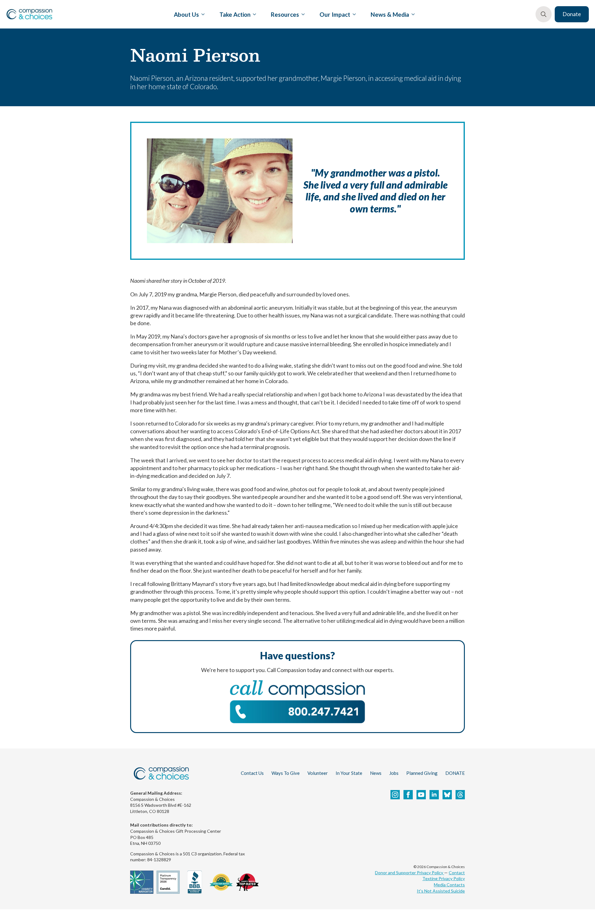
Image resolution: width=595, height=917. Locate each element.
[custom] (447, 794)
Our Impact (335, 14)
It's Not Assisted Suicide (441, 890)
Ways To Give (285, 773)
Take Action (234, 14)
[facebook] (408, 794)
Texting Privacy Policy (443, 878)
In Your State (349, 773)
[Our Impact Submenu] (353, 14)
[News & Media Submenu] (412, 14)
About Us (186, 14)
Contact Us (252, 773)
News (375, 773)
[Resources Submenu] (302, 14)
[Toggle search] (544, 14)
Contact (457, 872)
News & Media (390, 14)
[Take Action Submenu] (253, 14)
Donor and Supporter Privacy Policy (409, 872)
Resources (285, 14)
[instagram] (395, 794)
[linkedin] (434, 794)
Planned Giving (422, 773)
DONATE (455, 773)
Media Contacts (449, 884)
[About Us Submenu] (202, 14)
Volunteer (317, 773)
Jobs (394, 773)
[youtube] (421, 794)
